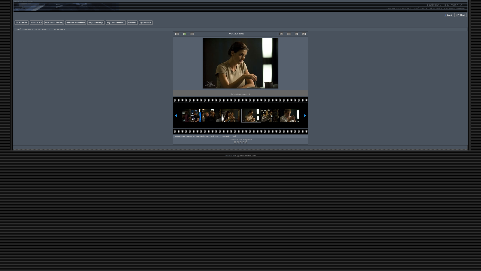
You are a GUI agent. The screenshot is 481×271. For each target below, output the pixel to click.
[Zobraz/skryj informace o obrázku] (184, 34)
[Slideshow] (192, 34)
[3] (240, 142)
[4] (243, 142)
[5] (246, 142)
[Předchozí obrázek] (289, 34)
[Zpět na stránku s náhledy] (177, 34)
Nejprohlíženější (95, 23)
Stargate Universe (31, 29)
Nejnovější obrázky (54, 23)
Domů (449, 15)
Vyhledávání (145, 23)
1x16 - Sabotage (57, 29)
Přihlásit (461, 15)
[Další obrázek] (296, 34)
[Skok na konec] (304, 34)
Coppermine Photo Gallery (245, 156)
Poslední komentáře (76, 23)
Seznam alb (36, 23)
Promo (45, 29)
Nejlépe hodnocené (116, 23)
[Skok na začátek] (281, 34)
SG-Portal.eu (21, 23)
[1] (235, 142)
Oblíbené (132, 23)
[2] (237, 142)
